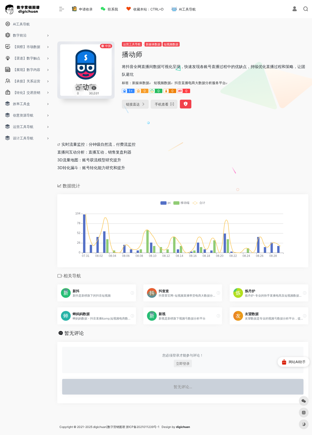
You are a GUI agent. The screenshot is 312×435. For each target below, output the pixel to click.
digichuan (183, 427)
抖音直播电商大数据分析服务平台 (200, 83)
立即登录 (183, 363)
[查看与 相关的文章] (59, 144)
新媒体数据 (153, 44)
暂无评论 (74, 333)
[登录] (294, 9)
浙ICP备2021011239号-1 (142, 427)
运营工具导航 (132, 44)
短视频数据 (171, 44)
